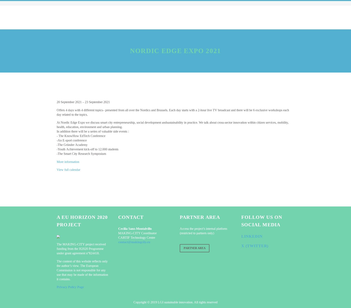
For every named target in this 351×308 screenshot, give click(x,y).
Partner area (195, 248)
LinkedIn (252, 236)
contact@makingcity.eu (134, 242)
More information (68, 162)
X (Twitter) (254, 246)
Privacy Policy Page (70, 287)
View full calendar (68, 169)
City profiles (124, 17)
